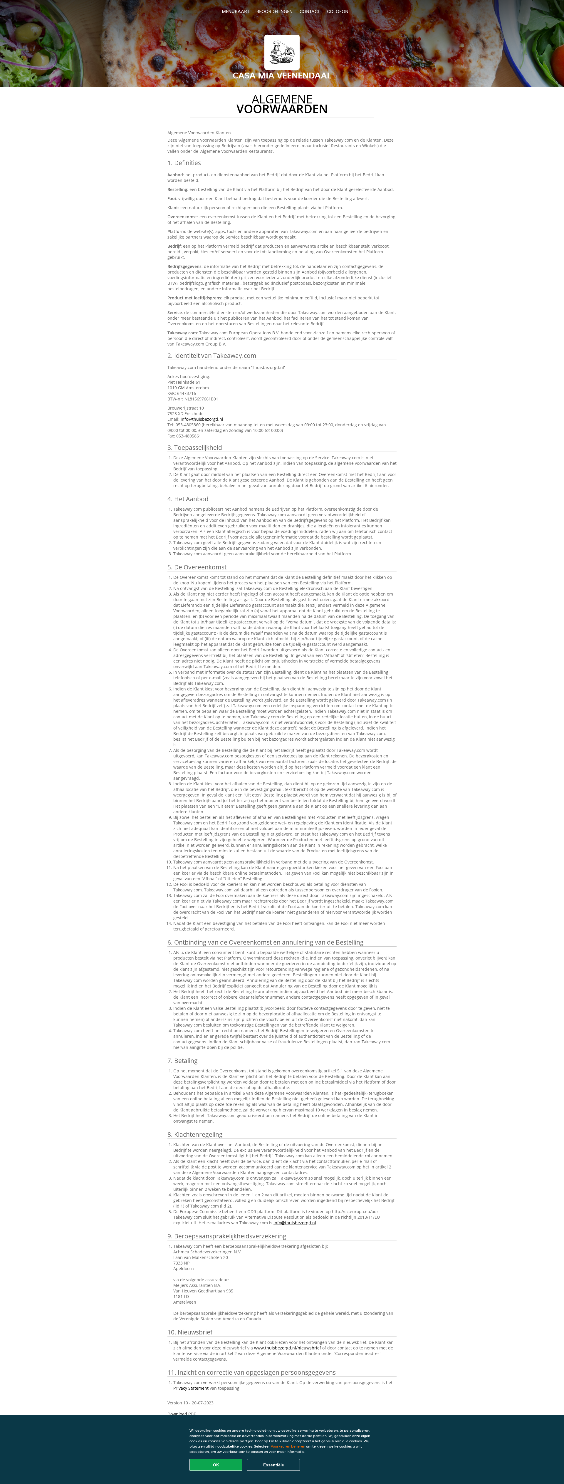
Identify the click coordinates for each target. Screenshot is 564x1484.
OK (216, 1465)
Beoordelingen (274, 11)
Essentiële (273, 1465)
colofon (337, 11)
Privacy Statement (191, 1388)
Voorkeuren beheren (288, 1446)
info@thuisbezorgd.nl (202, 419)
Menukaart (235, 11)
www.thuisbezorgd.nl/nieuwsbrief (287, 1348)
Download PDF (181, 1414)
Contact (310, 11)
